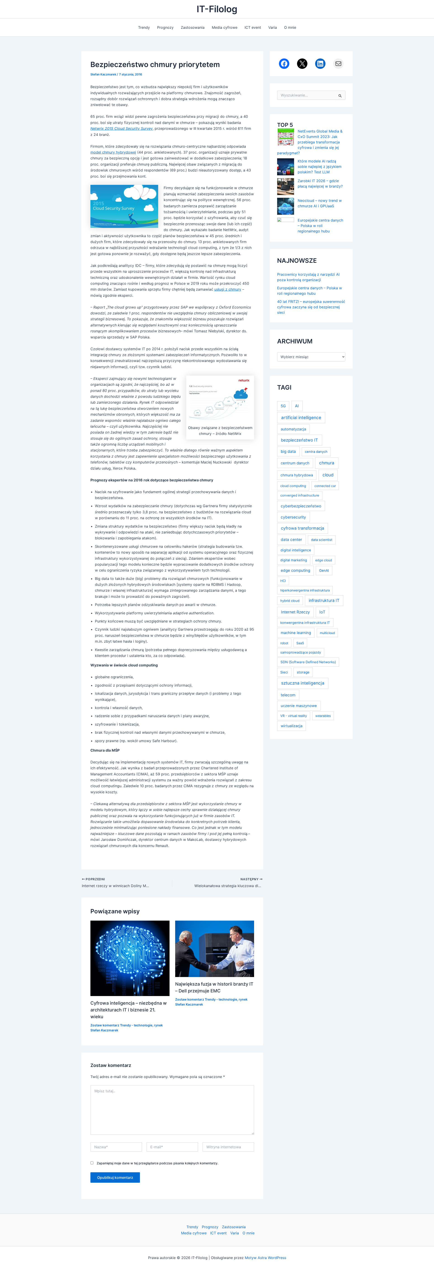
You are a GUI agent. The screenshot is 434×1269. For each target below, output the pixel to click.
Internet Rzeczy (295, 612)
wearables (323, 716)
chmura (326, 463)
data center (291, 539)
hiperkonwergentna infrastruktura (305, 590)
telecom (288, 694)
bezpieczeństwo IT (299, 439)
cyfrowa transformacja (302, 528)
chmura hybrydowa (297, 475)
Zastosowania (193, 27)
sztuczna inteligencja (302, 683)
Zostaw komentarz (104, 1025)
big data (288, 451)
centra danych (316, 452)
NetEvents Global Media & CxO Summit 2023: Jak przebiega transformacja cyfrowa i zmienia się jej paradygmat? (309, 142)
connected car (325, 486)
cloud (328, 475)
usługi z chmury (227, 289)
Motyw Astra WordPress (265, 1257)
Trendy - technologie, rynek (141, 1025)
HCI (283, 581)
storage (303, 672)
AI (297, 405)
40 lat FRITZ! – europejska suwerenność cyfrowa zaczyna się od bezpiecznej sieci (311, 307)
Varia (272, 27)
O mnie (290, 27)
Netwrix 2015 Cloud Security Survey (121, 128)
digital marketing (293, 560)
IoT (322, 612)
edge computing (295, 570)
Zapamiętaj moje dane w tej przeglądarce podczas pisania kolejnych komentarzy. (157, 1163)
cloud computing (293, 486)
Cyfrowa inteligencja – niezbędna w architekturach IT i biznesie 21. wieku (128, 1009)
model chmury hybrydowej (113, 152)
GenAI (324, 570)
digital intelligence (296, 550)
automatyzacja (293, 429)
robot (284, 643)
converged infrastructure (299, 495)
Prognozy (165, 27)
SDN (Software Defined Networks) (308, 662)
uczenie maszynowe (299, 705)
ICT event (253, 27)
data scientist (321, 540)
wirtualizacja (291, 726)
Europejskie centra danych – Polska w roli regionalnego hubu (320, 225)
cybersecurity (293, 517)
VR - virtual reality (293, 716)
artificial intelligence (301, 417)
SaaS (300, 643)
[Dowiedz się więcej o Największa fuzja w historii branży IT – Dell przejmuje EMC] (214, 948)
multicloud (327, 633)
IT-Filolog (217, 8)
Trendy (144, 27)
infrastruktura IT (324, 600)
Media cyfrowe (224, 27)
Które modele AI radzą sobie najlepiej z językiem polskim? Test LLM (320, 166)
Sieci (284, 672)
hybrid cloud (290, 601)
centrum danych (295, 463)
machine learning (296, 632)
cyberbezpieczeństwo (301, 506)
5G (283, 406)
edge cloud (323, 560)
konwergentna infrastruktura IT (305, 623)
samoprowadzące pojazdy (300, 652)
